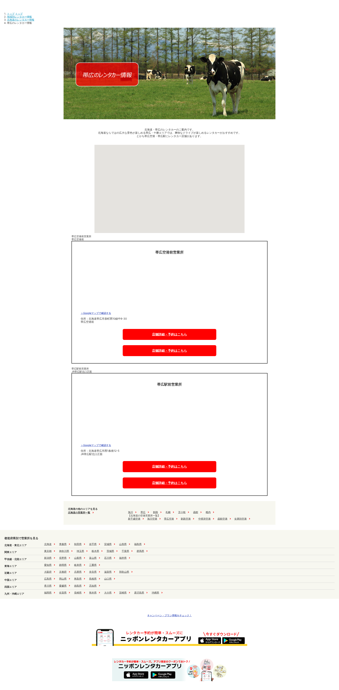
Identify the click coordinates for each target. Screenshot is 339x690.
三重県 (93, 564)
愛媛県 (63, 585)
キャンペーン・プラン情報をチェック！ (169, 615)
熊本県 (93, 592)
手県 (93, 544)
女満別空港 (240, 518)
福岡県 (48, 592)
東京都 (48, 550)
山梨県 (78, 557)
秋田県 (78, 544)
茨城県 (110, 550)
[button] (170, 207)
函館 (195, 512)
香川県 (48, 585)
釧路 (155, 512)
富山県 (93, 557)
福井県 (123, 557)
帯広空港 (169, 518)
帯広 (143, 512)
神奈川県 (64, 550)
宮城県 (108, 544)
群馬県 (140, 550)
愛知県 (48, 564)
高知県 (93, 585)
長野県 (63, 557)
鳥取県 (78, 578)
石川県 (108, 557)
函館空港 (222, 518)
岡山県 (63, 578)
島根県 (93, 578)
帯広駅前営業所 (82, 370)
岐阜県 (78, 564)
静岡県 (63, 564)
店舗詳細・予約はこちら (169, 334)
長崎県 (78, 592)
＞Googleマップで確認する (96, 312)
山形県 (123, 544)
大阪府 (48, 571)
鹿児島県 (139, 592)
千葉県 (125, 550)
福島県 (138, 544)
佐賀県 (63, 592)
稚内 (208, 512)
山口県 (108, 578)
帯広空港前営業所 (81, 238)
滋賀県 (108, 571)
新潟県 (48, 557)
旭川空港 (152, 518)
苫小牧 (182, 512)
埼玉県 (80, 550)
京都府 (63, 571)
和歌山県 (124, 571)
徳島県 (78, 585)
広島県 (48, 578)
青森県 (63, 544)
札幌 (168, 512)
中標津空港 (204, 518)
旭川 (130, 512)
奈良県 (93, 571)
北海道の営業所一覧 (79, 512)
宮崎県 (123, 592)
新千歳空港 (134, 518)
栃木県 (95, 550)
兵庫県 (78, 571)
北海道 (48, 544)
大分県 (108, 592)
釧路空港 (186, 518)
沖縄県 (155, 592)
